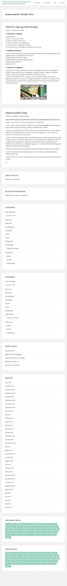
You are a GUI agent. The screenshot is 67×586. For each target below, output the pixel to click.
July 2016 (8, 414)
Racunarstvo (9, 252)
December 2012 (10, 475)
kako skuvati (17, 529)
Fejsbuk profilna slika (16, 112)
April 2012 (8, 504)
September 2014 (10, 443)
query (24, 532)
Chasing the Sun (10, 351)
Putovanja (47, 3)
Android (8, 256)
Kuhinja (7, 234)
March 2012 (8, 507)
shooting (54, 532)
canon (29, 524)
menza (32, 529)
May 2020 (8, 382)
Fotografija (8, 230)
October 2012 (9, 482)
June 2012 (8, 496)
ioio (7, 529)
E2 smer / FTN (10, 215)
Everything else (9, 227)
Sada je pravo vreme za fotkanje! (15, 358)
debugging (36, 524)
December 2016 (10, 404)
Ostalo (22, 30)
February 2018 (9, 397)
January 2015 (9, 432)
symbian (37, 534)
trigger (49, 534)
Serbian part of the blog (12, 179)
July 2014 (8, 447)
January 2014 (9, 450)
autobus (14, 524)
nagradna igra (46, 529)
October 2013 (9, 457)
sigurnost (8, 534)
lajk (24, 529)
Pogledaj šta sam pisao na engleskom (16, 195)
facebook (20, 527)
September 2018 (10, 393)
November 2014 (10, 436)
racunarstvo (31, 532)
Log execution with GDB (12, 365)
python (13, 532)
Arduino (8, 524)
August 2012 (9, 489)
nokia (53, 529)
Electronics (8, 220)
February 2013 (9, 468)
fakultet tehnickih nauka (37, 527)
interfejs (56, 527)
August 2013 (9, 461)
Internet (23, 116)
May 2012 (8, 500)
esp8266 (54, 524)
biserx (8, 30)
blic (19, 524)
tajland (44, 534)
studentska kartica (18, 534)
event (14, 527)
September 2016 (10, 407)
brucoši (24, 524)
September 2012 (10, 486)
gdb (46, 527)
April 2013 (8, 464)
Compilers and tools (12, 248)
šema (54, 534)
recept (43, 532)
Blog (54, 3)
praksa (8, 532)
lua (27, 529)
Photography (9, 241)
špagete (8, 537)
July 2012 (8, 493)
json (11, 529)
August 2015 (9, 422)
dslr (42, 524)
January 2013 (9, 472)
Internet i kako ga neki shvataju (22, 26)
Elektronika (8, 223)
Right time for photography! (13, 354)
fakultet (26, 527)
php (58, 529)
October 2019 (9, 386)
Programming (9, 245)
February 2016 (9, 418)
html (50, 527)
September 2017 (10, 400)
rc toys (38, 532)
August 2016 (9, 411)
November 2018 (10, 389)
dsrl (49, 524)
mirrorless (38, 529)
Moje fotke (37, 3)
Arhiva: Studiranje (10, 212)
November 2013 (10, 454)
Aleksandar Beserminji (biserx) (16, 2)
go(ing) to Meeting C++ (12, 361)
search (49, 532)
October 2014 (9, 439)
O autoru (62, 3)
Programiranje (10, 263)
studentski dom (29, 534)
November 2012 (10, 479)
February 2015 (9, 429)
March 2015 (8, 425)
